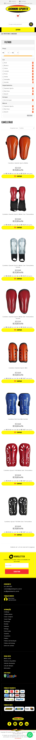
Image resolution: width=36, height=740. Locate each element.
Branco (6, 66)
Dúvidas (6, 624)
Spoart (6, 94)
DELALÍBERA (18, 738)
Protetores (7, 34)
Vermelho (7, 79)
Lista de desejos (8, 666)
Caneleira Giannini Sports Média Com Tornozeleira (18, 214)
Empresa (6, 626)
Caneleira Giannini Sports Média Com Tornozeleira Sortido (18, 266)
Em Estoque (8, 100)
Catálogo (6, 612)
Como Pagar (7, 619)
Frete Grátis (7, 631)
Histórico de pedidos (10, 661)
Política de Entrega (9, 643)
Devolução (7, 622)
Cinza (6, 68)
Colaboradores (8, 614)
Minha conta (7, 659)
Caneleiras (14, 34)
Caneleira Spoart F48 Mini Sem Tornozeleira (18, 522)
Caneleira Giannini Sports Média (18, 163)
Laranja (6, 71)
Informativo (7, 668)
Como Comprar (8, 617)
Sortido (6, 82)
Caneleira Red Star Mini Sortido (18, 419)
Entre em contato (9, 646)
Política (6, 638)
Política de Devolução (10, 641)
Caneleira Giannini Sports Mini (18, 368)
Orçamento (7, 636)
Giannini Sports (9, 88)
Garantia (6, 634)
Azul (5, 63)
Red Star (7, 91)
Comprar (19, 176)
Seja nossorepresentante (12, 599)
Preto (6, 74)
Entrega (6, 629)
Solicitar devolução (9, 663)
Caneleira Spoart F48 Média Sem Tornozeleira (18, 470)
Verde (6, 77)
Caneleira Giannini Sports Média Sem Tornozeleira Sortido (18, 317)
